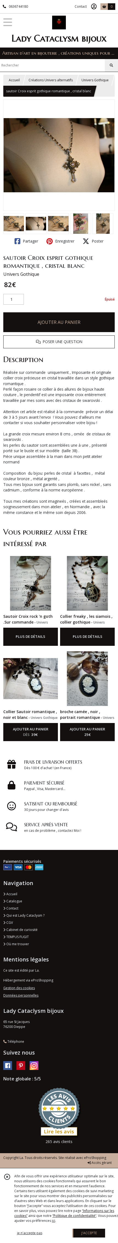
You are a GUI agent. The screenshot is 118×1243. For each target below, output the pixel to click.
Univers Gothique (95, 80)
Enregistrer (64, 241)
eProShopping (95, 1157)
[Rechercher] (111, 65)
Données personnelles (20, 995)
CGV (9, 922)
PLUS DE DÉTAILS (30, 636)
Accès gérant (101, 1162)
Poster (97, 241)
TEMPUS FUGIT (17, 937)
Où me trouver (17, 944)
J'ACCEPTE (89, 1233)
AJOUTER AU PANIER (59, 322)
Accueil (14, 80)
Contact (81, 6)
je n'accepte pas (29, 1233)
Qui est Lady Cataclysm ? (24, 915)
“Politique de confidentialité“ (74, 1215)
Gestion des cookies (19, 988)
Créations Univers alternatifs (51, 80)
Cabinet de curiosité (21, 929)
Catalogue (13, 901)
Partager (30, 241)
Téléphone (15, 1041)
